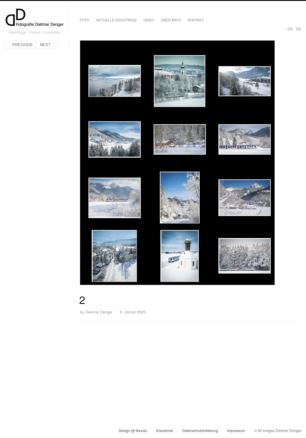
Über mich (171, 19)
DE (298, 28)
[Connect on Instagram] (9, 431)
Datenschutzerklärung (200, 430)
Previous (22, 44)
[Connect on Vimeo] (20, 431)
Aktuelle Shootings (116, 19)
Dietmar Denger (98, 312)
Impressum (236, 430)
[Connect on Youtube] (30, 431)
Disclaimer (164, 430)
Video (148, 19)
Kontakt (196, 19)
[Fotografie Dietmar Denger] (34, 18)
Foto (84, 19)
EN (290, 28)
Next (45, 44)
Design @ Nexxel (133, 430)
